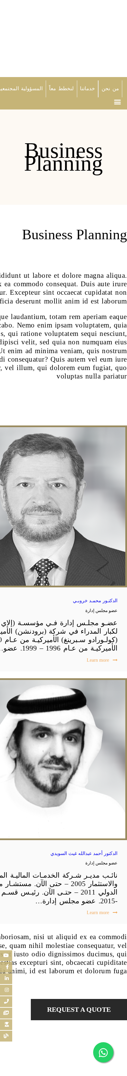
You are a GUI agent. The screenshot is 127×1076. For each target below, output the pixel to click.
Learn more (98, 660)
